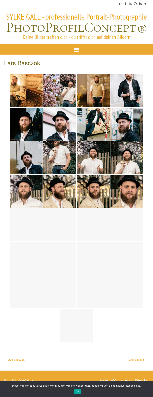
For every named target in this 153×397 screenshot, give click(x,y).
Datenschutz (142, 380)
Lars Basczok (138, 359)
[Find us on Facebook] (126, 3)
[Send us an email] (121, 3)
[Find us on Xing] (145, 3)
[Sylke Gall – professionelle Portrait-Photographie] (76, 25)
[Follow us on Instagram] (135, 3)
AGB (113, 380)
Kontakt (103, 380)
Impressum (126, 380)
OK (77, 391)
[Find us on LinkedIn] (140, 3)
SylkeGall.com (26, 380)
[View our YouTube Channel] (130, 3)
